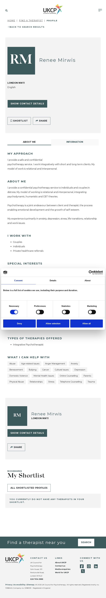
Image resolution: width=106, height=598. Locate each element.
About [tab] (88, 280)
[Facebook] (82, 566)
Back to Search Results (27, 27)
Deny (19, 323)
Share (42, 120)
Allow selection (53, 323)
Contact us (60, 566)
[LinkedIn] (96, 566)
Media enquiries (62, 569)
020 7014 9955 (36, 579)
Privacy (8, 585)
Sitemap (30, 585)
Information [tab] (74, 142)
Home (11, 20)
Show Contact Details (27, 103)
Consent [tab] (18, 280)
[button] (6, 10)
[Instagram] (89, 566)
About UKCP (60, 562)
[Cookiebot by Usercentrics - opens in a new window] (91, 272)
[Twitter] (83, 571)
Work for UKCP (62, 572)
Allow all (86, 323)
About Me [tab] (29, 142)
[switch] (40, 312)
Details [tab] (53, 280)
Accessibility (19, 585)
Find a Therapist (31, 20)
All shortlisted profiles (29, 488)
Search (86, 542)
